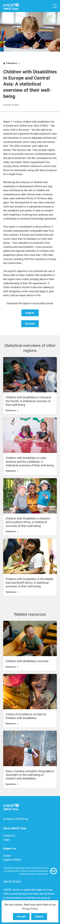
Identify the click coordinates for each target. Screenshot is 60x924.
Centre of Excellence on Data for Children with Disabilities (26, 716)
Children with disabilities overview (27, 661)
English (30, 312)
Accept (23, 917)
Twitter (7, 855)
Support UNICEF (12, 859)
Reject (41, 917)
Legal (6, 839)
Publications (11, 63)
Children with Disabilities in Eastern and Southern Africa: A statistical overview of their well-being (28, 522)
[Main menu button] (54, 6)
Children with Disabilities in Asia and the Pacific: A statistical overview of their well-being (28, 401)
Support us (9, 848)
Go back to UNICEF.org (15, 818)
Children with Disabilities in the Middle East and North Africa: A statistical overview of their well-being (29, 582)
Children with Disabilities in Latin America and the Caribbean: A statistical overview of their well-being (30, 461)
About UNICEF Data (14, 828)
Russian (30, 323)
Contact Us (9, 835)
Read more (11, 410)
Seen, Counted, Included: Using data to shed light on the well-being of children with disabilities (30, 774)
